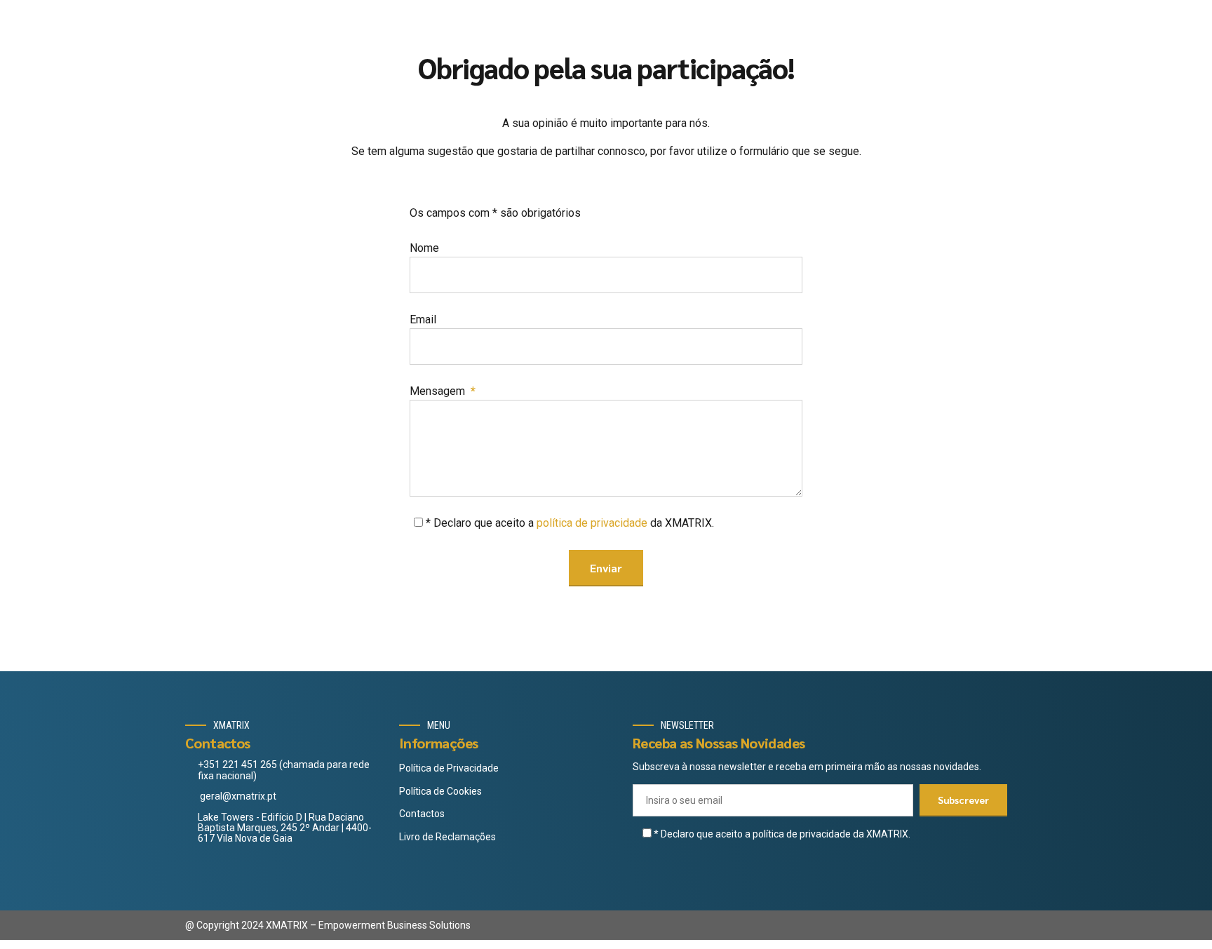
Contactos (422, 813)
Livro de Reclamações (447, 836)
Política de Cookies (440, 791)
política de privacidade (592, 523)
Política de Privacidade (449, 768)
